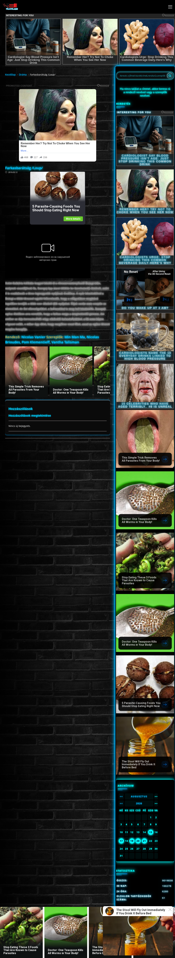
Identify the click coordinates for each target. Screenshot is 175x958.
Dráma (23, 74)
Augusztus (139, 796)
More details (73, 218)
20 (138, 840)
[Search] (170, 76)
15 (150, 832)
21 (144, 840)
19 (131, 840)
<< (121, 796)
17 (121, 840)
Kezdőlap (10, 74)
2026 (139, 803)
